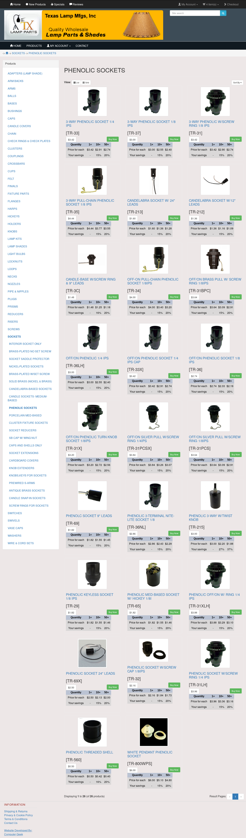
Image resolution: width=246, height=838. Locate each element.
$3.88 (194, 612)
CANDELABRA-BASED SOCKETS (30, 389)
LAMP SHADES (17, 246)
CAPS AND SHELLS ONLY (25, 445)
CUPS (11, 171)
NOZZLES (14, 284)
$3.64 (194, 297)
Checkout (232, 4)
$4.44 (71, 218)
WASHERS (14, 535)
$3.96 (194, 691)
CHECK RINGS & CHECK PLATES (29, 141)
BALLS (12, 96)
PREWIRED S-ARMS (21, 483)
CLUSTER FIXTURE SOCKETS (28, 423)
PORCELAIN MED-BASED (25, 415)
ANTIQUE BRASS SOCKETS (26, 490)
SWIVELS (14, 520)
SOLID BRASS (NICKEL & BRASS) (30, 381)
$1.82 (71, 529)
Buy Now (113, 139)
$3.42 (71, 139)
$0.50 (71, 766)
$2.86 (133, 533)
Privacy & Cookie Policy (18, 815)
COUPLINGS (16, 156)
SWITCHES (15, 513)
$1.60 (133, 218)
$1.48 (71, 297)
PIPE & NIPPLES (18, 291)
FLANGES (14, 201)
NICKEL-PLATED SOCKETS (26, 366)
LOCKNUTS (15, 261)
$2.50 (71, 687)
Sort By (236, 82)
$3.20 (71, 454)
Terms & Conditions (15, 819)
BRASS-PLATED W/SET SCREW (29, 374)
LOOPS (12, 269)
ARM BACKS (15, 81)
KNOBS (12, 231)
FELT (11, 179)
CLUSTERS (15, 148)
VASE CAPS (15, 528)
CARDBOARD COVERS (23, 460)
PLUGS (12, 299)
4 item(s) (211, 4)
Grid (87, 82)
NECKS (12, 276)
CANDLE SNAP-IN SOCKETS (27, 498)
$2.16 (133, 685)
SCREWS (14, 329)
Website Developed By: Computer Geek (18, 832)
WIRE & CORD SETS (21, 543)
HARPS (12, 209)
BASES (12, 103)
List (77, 82)
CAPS (11, 118)
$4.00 (133, 297)
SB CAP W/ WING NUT (22, 438)
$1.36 (194, 218)
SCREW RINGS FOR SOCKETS (28, 505)
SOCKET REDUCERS (22, 430)
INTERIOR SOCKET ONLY (25, 344)
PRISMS (13, 306)
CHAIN (12, 134)
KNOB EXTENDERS (21, 468)
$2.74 (194, 376)
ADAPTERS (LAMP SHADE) (25, 73)
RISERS (13, 321)
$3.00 (133, 139)
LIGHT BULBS (16, 254)
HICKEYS (14, 216)
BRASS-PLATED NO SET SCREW (29, 351)
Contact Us (10, 823)
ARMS (12, 88)
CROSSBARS (16, 164)
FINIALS (13, 186)
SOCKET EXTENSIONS (23, 453)
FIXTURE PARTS (18, 194)
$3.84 (133, 454)
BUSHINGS (15, 111)
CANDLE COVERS (19, 126)
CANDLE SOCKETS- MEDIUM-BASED (27, 398)
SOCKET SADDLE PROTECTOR (28, 359)
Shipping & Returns (15, 811)
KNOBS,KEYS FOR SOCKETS (27, 475)
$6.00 (133, 770)
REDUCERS (15, 314)
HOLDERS (14, 224)
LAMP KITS (15, 239)
